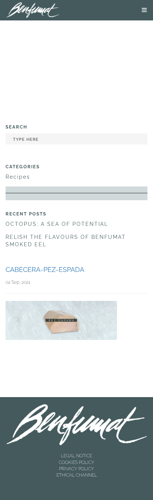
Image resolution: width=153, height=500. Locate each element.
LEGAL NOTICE (76, 455)
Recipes (18, 177)
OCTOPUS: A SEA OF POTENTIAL (57, 224)
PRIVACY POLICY (76, 468)
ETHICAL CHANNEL (76, 475)
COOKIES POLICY (76, 462)
